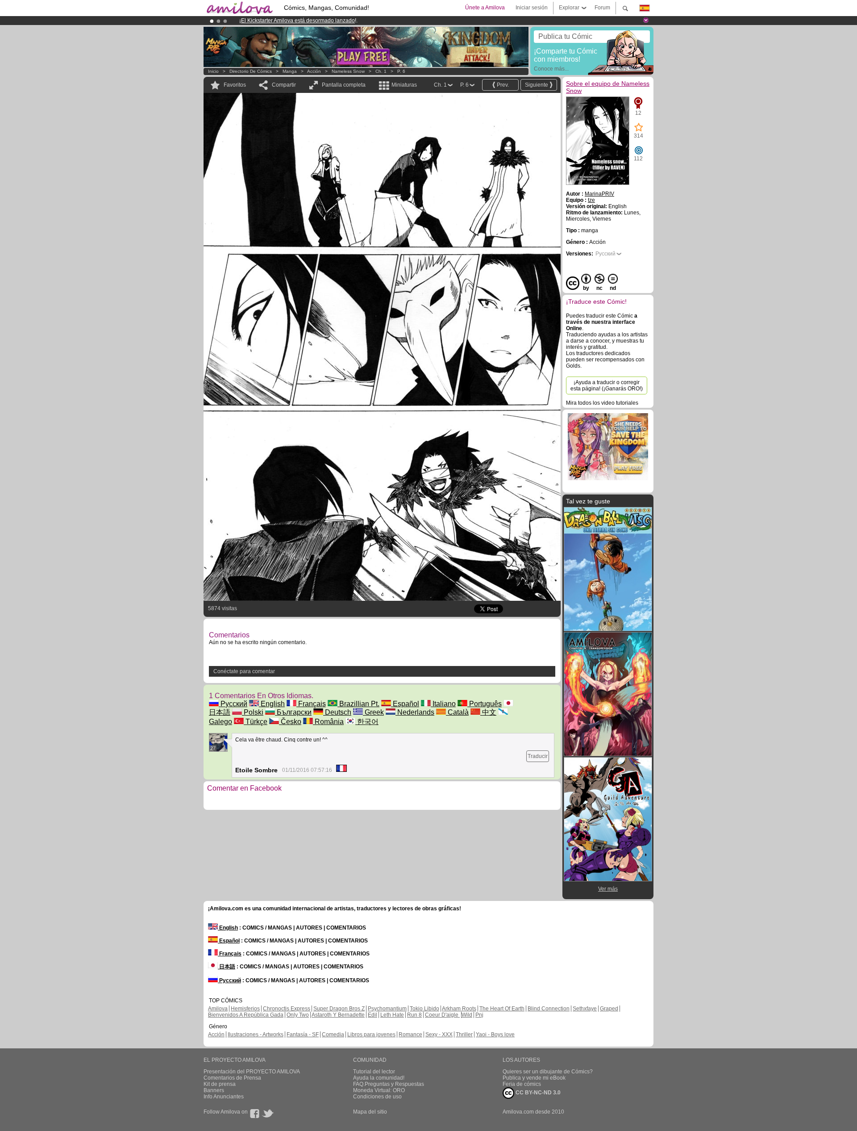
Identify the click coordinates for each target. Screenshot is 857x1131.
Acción (314, 71)
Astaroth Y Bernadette (338, 1015)
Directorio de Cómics (250, 71)
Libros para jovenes (371, 1034)
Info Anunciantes (224, 1096)
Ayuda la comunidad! (378, 1078)
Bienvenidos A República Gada (245, 1015)
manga (290, 71)
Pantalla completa (344, 85)
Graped (609, 1008)
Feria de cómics (522, 1084)
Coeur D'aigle (442, 1015)
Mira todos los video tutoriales (602, 403)
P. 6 (401, 71)
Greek (373, 712)
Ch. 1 (381, 71)
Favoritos (235, 85)
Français (311, 704)
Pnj (479, 1015)
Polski (252, 712)
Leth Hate (392, 1015)
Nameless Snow (348, 71)
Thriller (464, 1034)
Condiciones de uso (377, 1096)
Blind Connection (549, 1008)
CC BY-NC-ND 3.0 (537, 1092)
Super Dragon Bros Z (339, 1008)
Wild (467, 1015)
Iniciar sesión (532, 7)
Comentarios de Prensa (232, 1078)
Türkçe (255, 721)
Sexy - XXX (439, 1034)
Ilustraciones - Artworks (255, 1034)
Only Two (298, 1015)
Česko (290, 721)
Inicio (213, 71)
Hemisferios (245, 1008)
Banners (214, 1090)
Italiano (443, 704)
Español (405, 704)
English (272, 704)
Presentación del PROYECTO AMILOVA (252, 1071)
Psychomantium (387, 1008)
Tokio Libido (424, 1008)
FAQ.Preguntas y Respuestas (388, 1084)
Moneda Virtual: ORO (379, 1090)
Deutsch (337, 712)
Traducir (538, 756)
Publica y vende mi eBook (534, 1078)
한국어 (367, 721)
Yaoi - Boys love (495, 1034)
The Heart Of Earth (501, 1008)
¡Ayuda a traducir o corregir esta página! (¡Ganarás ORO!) (606, 385)
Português (484, 704)
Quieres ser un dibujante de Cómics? (548, 1071)
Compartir (284, 85)
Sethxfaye (585, 1008)
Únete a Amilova (485, 7)
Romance (410, 1034)
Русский (233, 704)
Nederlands (414, 712)
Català (457, 712)
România (328, 721)
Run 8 (414, 1015)
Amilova (218, 1008)
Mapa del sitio (370, 1112)
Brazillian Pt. (358, 704)
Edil (372, 1015)
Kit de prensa (220, 1084)
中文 (488, 712)
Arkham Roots (459, 1008)
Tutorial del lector (374, 1071)
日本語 (226, 966)
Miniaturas (404, 85)
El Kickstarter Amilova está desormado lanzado (298, 20)
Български (293, 712)
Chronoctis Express (286, 1008)
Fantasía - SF (303, 1034)
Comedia (333, 1034)
